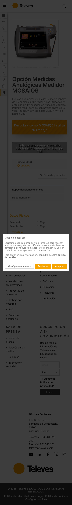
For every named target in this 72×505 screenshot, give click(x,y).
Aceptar (59, 266)
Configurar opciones (19, 266)
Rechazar (43, 266)
